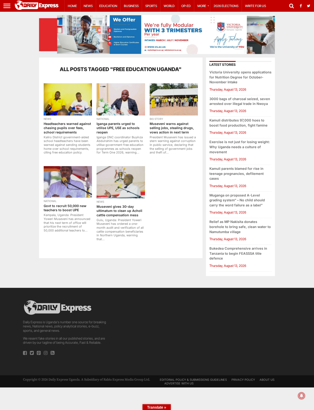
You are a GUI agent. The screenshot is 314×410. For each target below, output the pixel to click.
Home (72, 6)
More (201, 6)
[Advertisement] (157, 331)
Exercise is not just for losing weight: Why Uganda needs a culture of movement (239, 147)
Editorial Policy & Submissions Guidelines (193, 379)
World (169, 6)
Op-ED (186, 6)
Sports (151, 6)
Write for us (255, 6)
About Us (267, 379)
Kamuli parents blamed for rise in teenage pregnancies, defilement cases (236, 174)
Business (131, 6)
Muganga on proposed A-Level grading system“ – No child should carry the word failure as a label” (237, 200)
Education (108, 6)
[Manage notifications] (301, 395)
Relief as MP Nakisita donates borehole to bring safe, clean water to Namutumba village (240, 227)
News (88, 6)
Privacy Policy (243, 379)
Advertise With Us (179, 383)
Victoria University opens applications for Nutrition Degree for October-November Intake (240, 77)
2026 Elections (226, 6)
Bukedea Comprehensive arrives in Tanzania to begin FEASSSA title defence (238, 253)
